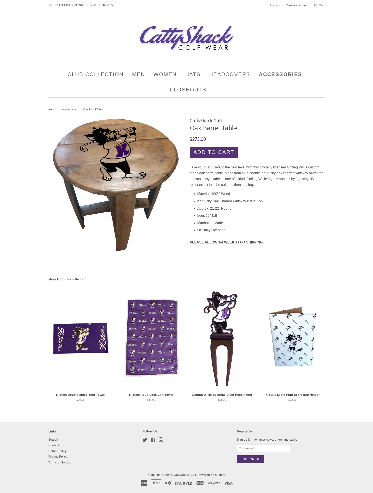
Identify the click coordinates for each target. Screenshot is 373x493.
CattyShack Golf (185, 474)
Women (165, 74)
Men (138, 74)
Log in (274, 5)
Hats (193, 74)
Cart (322, 5)
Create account (296, 5)
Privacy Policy (57, 456)
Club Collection (95, 74)
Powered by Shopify (211, 474)
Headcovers (229, 74)
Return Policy (57, 451)
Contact (53, 445)
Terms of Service (59, 462)
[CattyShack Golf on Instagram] (160, 440)
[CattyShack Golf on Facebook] (152, 440)
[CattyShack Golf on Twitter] (145, 440)
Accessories (280, 74)
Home (51, 109)
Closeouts (188, 90)
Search (53, 439)
